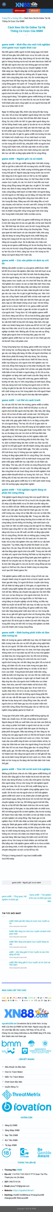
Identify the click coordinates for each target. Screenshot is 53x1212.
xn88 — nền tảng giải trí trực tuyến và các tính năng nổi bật (29, 953)
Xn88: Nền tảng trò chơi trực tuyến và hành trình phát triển (30, 932)
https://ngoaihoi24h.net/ (23, 1190)
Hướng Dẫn (17, 18)
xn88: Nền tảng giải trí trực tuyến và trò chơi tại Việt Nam (29, 963)
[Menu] (4, 4)
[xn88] (26, 4)
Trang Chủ (6, 18)
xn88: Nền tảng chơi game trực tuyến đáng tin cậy (29, 943)
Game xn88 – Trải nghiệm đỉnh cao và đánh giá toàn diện (40, 898)
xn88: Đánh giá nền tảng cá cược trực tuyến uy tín (29, 922)
